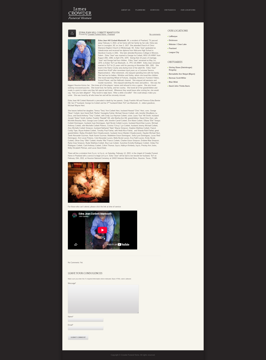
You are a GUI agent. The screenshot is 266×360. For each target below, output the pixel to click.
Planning (140, 10)
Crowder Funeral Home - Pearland (101, 34)
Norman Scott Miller (177, 78)
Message (72, 283)
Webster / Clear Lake (177, 44)
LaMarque (173, 36)
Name (70, 317)
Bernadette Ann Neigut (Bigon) (182, 74)
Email (70, 325)
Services (154, 10)
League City (174, 52)
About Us (125, 10)
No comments (155, 34)
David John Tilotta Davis (179, 86)
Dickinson (173, 40)
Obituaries (170, 10)
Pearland (173, 48)
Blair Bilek (173, 82)
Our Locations (188, 10)
